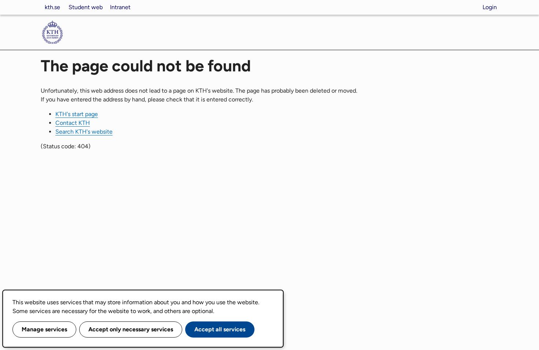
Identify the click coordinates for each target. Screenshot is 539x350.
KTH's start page (76, 114)
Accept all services (219, 329)
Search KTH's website (84, 131)
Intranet (120, 7)
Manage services (44, 329)
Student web (86, 7)
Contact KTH (72, 122)
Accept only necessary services (130, 329)
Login (490, 7)
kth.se (52, 7)
